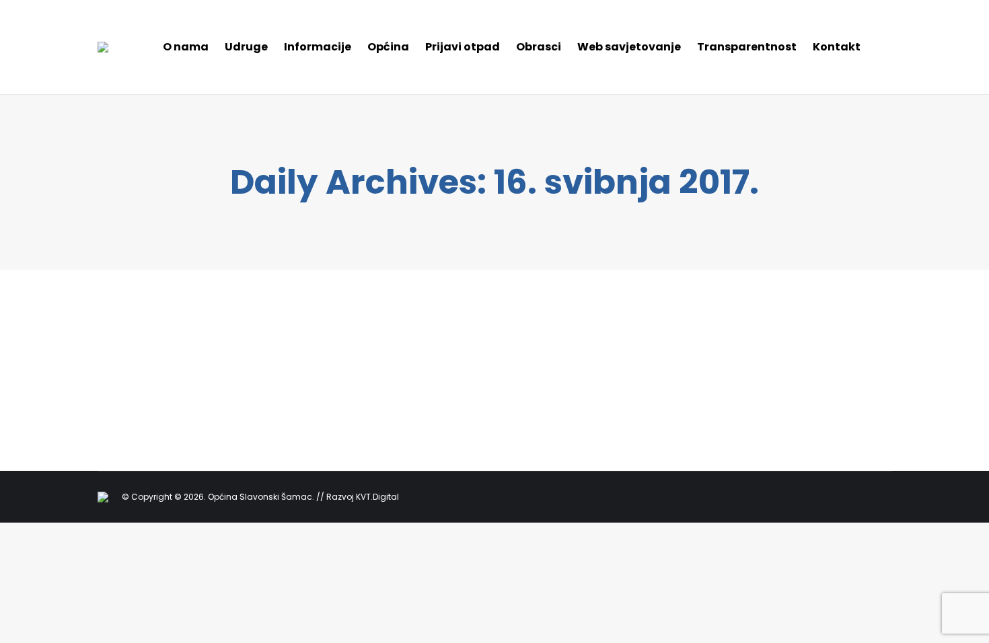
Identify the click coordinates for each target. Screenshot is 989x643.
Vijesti (126, 369)
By (169, 369)
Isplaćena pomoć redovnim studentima (252, 348)
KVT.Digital (377, 496)
